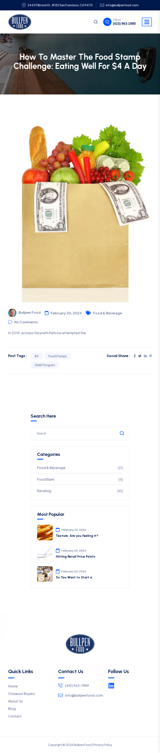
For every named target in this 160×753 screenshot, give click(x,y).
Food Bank (45, 479)
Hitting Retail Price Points (75, 556)
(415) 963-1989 (124, 23)
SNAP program (45, 365)
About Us (15, 701)
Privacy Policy (102, 745)
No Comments (26, 322)
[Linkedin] (111, 685)
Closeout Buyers (21, 693)
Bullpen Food (30, 312)
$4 (37, 356)
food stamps (57, 356)
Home (13, 686)
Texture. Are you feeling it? (77, 536)
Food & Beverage (107, 313)
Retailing (44, 491)
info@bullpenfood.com (122, 5)
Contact (15, 716)
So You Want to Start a (74, 577)
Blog (12, 708)
